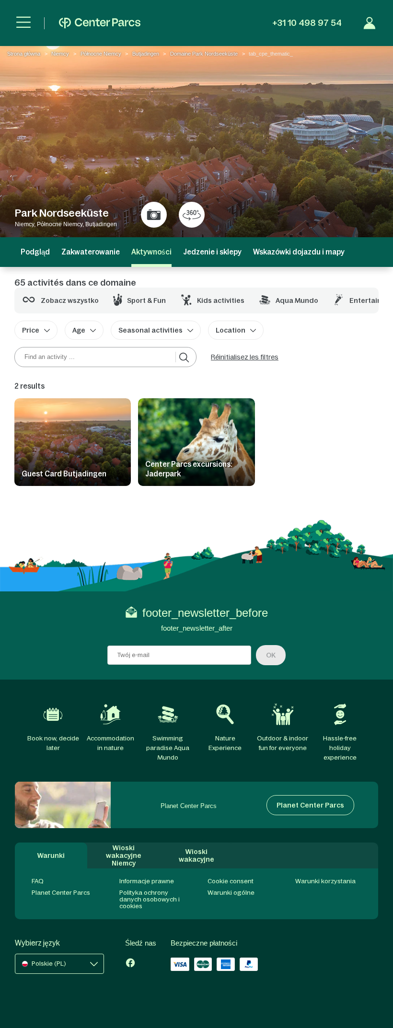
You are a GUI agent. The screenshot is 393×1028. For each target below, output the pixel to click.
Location (230, 330)
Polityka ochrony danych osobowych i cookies (149, 899)
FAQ (38, 881)
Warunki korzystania (325, 881)
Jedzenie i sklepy (212, 252)
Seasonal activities (150, 330)
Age (78, 330)
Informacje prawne (146, 881)
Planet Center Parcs (61, 892)
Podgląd (35, 252)
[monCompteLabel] (369, 23)
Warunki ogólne (231, 892)
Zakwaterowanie (90, 252)
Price (30, 330)
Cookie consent (231, 881)
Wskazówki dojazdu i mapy (299, 252)
